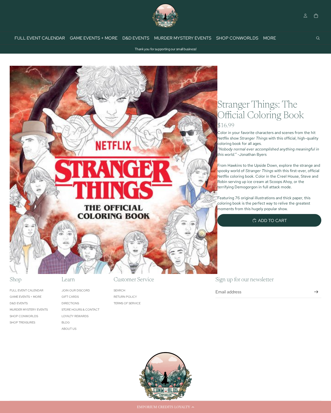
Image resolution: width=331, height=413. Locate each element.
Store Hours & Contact (80, 310)
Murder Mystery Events (29, 310)
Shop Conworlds (24, 316)
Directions (70, 303)
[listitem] (269, 38)
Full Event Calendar (26, 290)
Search (119, 290)
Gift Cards (70, 297)
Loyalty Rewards (75, 316)
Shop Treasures (22, 322)
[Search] (318, 38)
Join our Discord (76, 290)
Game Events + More (25, 297)
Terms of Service (127, 303)
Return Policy (125, 297)
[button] (165, 407)
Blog (66, 322)
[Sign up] (316, 292)
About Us (69, 329)
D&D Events (19, 303)
